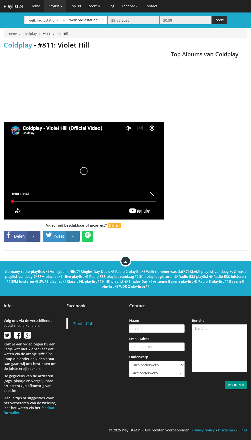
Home (35, 6)
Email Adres (139, 338)
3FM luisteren (22, 281)
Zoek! (219, 20)
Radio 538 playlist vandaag (111, 276)
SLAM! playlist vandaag (209, 271)
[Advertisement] (84, 85)
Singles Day (138, 281)
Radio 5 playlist (211, 281)
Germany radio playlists (25, 271)
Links (242, 430)
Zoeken (94, 6)
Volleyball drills (63, 271)
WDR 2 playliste (132, 286)
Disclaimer (226, 430)
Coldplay (30, 33)
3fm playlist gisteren (156, 276)
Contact (151, 6)
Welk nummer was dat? (165, 271)
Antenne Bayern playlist (173, 281)
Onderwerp (138, 356)
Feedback (129, 6)
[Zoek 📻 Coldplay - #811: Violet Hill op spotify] (87, 236)
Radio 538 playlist (193, 276)
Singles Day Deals (95, 271)
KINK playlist (113, 281)
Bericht (198, 320)
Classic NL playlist (82, 281)
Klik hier (114, 225)
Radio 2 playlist (128, 271)
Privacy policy (203, 430)
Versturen (236, 385)
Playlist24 (13, 6)
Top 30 (75, 6)
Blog (110, 6)
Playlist (54, 6)
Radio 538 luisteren (229, 276)
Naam (134, 320)
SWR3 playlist (50, 281)
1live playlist (73, 276)
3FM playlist (48, 276)
